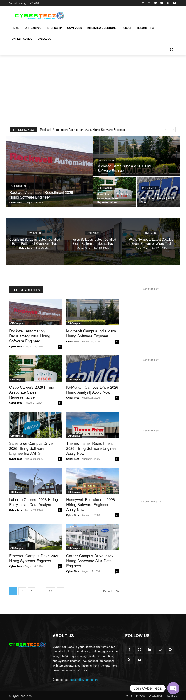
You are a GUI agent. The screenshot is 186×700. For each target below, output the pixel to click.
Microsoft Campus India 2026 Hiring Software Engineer (91, 333)
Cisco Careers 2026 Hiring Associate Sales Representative (31, 392)
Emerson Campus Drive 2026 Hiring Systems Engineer (34, 558)
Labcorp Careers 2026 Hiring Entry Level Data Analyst (33, 502)
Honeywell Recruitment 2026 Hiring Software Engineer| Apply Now (90, 504)
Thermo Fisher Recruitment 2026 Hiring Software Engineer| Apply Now (92, 448)
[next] (173, 129)
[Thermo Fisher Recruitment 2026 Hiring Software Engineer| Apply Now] (92, 425)
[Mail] (155, 3)
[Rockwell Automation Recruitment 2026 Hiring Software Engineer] (49, 171)
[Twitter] (168, 3)
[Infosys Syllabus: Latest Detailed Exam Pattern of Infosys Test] (93, 241)
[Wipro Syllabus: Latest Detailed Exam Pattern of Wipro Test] (151, 241)
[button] (171, 49)
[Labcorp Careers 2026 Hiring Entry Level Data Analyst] (35, 481)
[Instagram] (149, 3)
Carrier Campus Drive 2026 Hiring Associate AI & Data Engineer (89, 560)
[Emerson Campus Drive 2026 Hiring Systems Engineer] (35, 537)
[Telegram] (161, 3)
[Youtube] (174, 3)
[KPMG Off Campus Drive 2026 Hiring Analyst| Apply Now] (158, 192)
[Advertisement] (124, 15)
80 (50, 591)
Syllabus (35, 233)
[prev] (165, 129)
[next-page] (60, 591)
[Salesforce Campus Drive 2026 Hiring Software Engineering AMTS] (35, 425)
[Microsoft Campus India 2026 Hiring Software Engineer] (136, 156)
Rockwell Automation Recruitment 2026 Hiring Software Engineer (82, 129)
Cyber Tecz (15, 346)
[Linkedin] (150, 650)
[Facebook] (142, 3)
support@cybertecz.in (83, 679)
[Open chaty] (173, 688)
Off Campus (18, 186)
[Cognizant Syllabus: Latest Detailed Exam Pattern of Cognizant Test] (35, 241)
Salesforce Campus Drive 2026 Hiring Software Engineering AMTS (31, 448)
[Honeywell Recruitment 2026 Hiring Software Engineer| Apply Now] (92, 481)
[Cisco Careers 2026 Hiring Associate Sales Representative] (114, 192)
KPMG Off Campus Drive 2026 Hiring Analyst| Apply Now (92, 389)
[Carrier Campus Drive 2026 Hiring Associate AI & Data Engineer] (92, 537)
